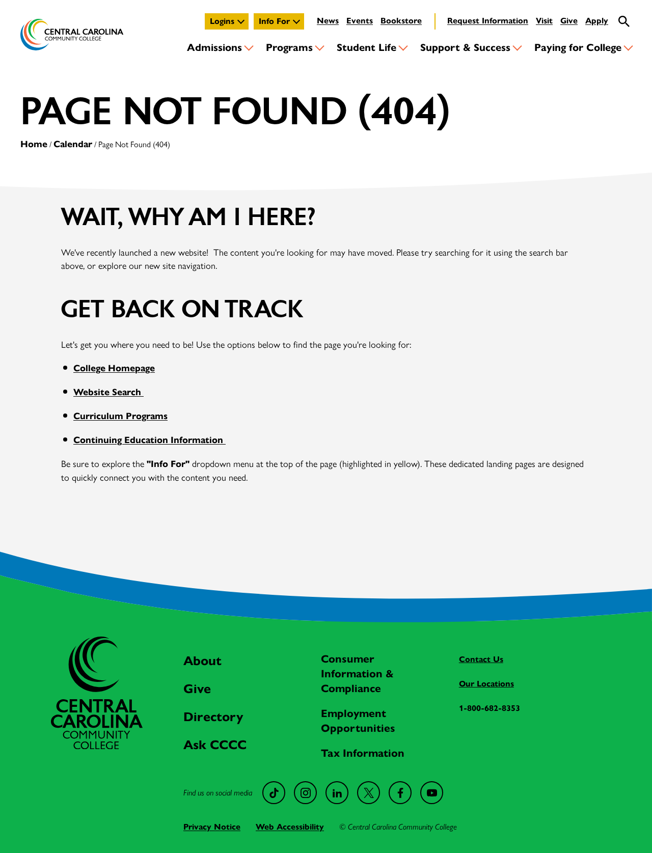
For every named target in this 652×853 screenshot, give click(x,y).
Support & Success (465, 47)
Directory (213, 717)
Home (33, 144)
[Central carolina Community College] (97, 746)
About (202, 661)
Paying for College (577, 47)
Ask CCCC (215, 745)
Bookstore (401, 20)
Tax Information (362, 753)
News (328, 20)
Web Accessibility (290, 827)
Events (359, 20)
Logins (222, 21)
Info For (274, 21)
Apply (596, 20)
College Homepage (114, 368)
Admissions (214, 47)
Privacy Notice (211, 827)
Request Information (487, 20)
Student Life (366, 47)
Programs (289, 47)
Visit (544, 20)
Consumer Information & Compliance (357, 673)
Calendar (72, 144)
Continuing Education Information (149, 440)
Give (569, 20)
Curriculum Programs (120, 416)
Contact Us (481, 659)
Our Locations (486, 684)
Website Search (108, 392)
